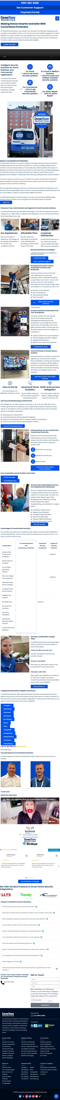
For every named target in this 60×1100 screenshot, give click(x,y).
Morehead (24, 1072)
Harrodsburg (34, 1079)
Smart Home (6, 1046)
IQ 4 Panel (43, 1055)
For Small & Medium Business (50, 72)
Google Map (6, 1083)
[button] (30, 906)
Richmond (24, 1074)
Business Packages (27, 1055)
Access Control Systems (29, 1053)
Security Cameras (8, 1051)
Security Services (45, 1042)
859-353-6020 (21, 746)
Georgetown (34, 1074)
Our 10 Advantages (8, 1070)
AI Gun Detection (45, 1044)
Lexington (24, 1067)
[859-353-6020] (2, 983)
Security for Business (28, 1042)
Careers (43, 1074)
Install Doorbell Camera (48, 1049)
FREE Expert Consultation (48, 1067)
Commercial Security (28, 1044)
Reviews (4, 1074)
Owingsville (33, 1072)
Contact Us (44, 1072)
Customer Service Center (48, 1070)
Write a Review (55, 850)
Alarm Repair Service (47, 1046)
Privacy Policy (6, 1081)
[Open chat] (56, 1096)
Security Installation (8, 1044)
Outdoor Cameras (8, 1053)
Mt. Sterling (24, 1076)
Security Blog (6, 1076)
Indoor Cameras (7, 1055)
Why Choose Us (7, 1072)
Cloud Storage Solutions (29, 1051)
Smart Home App (7, 1049)
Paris (31, 1070)
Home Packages (7, 1058)
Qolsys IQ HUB (44, 1051)
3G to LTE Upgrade (46, 1053)
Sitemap (5, 1079)
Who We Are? (6, 1067)
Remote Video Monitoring (29, 1046)
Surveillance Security (28, 1049)
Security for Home (8, 1042)
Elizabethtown (34, 1076)
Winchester (25, 1070)
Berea (32, 1067)
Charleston (24, 1079)
